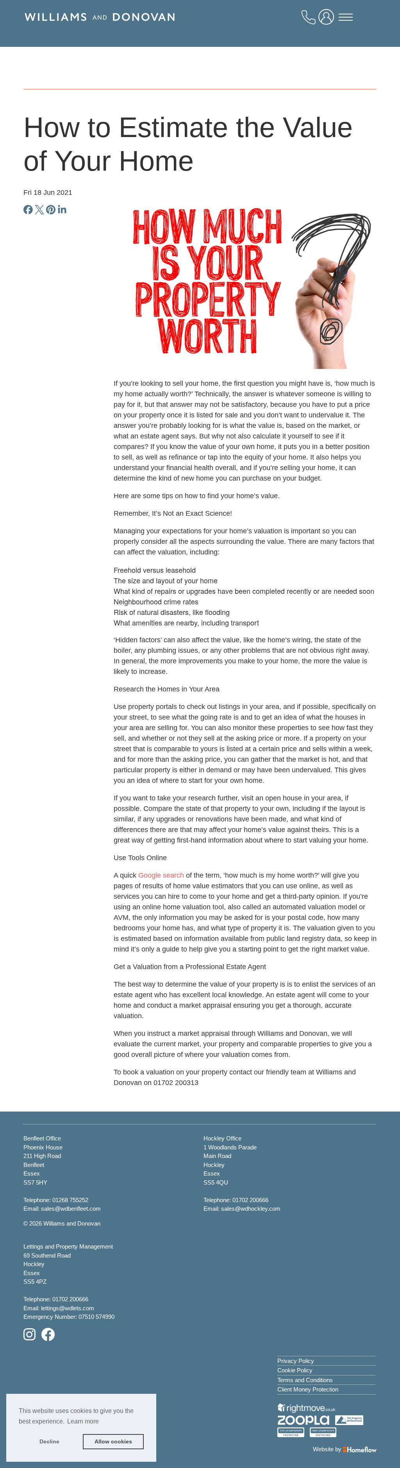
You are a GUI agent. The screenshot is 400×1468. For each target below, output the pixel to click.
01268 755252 (70, 1200)
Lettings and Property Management (68, 1246)
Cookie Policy (294, 1370)
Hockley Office (222, 1138)
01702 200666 (250, 1200)
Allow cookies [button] (113, 1441)
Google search (161, 875)
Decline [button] (49, 1441)
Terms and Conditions (305, 1380)
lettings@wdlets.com (67, 1308)
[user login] (327, 19)
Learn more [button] (83, 1421)
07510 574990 (96, 1316)
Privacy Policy (295, 1361)
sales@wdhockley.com (250, 1208)
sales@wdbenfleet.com (71, 1208)
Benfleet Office (42, 1138)
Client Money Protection (307, 1389)
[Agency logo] (99, 26)
